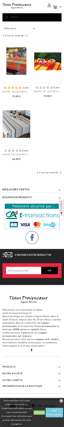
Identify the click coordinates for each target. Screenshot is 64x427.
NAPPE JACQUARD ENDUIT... (16, 91)
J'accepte (39, 412)
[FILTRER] (61, 213)
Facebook (31, 350)
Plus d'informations (54, 412)
